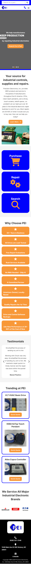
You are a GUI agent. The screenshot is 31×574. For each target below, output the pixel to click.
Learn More (14, 122)
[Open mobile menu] (28, 8)
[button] (4, 361)
